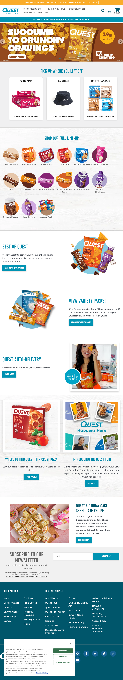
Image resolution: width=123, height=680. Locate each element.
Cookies (28, 598)
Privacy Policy (42, 673)
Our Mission (51, 598)
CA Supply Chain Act (78, 604)
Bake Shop (10, 616)
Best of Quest (11, 603)
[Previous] (2, 41)
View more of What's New (26, 116)
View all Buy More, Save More (100, 116)
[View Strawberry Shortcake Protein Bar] (26, 98)
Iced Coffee (30, 603)
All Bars (8, 607)
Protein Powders (29, 613)
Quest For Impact (55, 612)
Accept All (63, 651)
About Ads (74, 610)
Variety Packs (32, 619)
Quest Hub (51, 603)
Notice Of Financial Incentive (17, 576)
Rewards (43, 13)
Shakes (28, 607)
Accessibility (99, 621)
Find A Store (52, 616)
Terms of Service (78, 627)
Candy (7, 621)
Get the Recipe (83, 540)
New (6, 598)
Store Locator (31, 477)
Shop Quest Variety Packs (81, 322)
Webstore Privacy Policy (102, 600)
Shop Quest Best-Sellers (14, 268)
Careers (72, 598)
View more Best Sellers (63, 116)
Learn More (9, 374)
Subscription (77, 9)
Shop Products (32, 9)
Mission (28, 13)
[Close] (71, 643)
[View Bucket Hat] (63, 98)
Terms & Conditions (39, 576)
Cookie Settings (63, 662)
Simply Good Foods (75, 616)
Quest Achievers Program (54, 631)
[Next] (120, 41)
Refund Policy (76, 622)
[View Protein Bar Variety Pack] (100, 98)
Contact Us (51, 625)
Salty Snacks (11, 612)
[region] (39, 657)
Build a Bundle (56, 9)
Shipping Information (99, 615)
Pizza (27, 624)
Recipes (49, 621)
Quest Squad (52, 607)
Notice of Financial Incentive (97, 629)
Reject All (63, 656)
